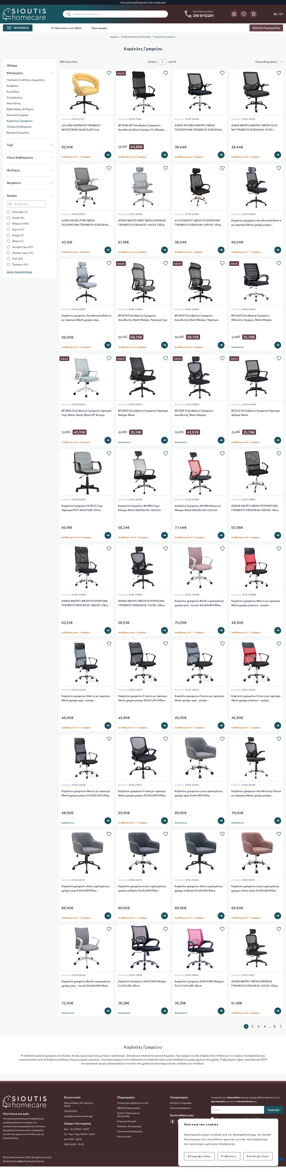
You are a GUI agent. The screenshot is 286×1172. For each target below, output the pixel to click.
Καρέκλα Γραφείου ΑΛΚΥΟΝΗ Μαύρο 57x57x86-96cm (142, 983)
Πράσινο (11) (20, 264)
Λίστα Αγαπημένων (180, 1108)
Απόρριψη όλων (199, 1156)
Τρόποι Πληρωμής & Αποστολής (128, 1114)
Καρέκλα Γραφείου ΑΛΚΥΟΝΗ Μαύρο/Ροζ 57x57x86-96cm (199, 983)
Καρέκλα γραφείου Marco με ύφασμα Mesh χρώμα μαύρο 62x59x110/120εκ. (85, 793)
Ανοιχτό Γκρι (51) (22, 247)
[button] (115, 14)
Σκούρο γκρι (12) (22, 252)
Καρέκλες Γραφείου (165, 36)
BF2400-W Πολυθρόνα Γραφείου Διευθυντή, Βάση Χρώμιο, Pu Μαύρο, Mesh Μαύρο (141, 128)
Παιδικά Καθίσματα (19, 126)
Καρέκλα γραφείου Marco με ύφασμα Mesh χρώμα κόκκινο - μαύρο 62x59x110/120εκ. (255, 603)
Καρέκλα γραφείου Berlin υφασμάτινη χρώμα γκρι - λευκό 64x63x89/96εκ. (86, 983)
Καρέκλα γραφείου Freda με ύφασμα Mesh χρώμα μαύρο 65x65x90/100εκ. (142, 793)
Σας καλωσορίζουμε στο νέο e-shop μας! (143, 2)
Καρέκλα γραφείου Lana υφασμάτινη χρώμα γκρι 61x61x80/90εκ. (198, 793)
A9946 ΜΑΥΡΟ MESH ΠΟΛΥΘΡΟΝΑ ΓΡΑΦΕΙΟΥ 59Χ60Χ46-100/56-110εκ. (255, 508)
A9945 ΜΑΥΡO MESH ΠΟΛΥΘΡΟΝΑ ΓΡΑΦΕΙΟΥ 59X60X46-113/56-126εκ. (141, 603)
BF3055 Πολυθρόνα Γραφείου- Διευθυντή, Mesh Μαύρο (194, 413)
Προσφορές (99, 28)
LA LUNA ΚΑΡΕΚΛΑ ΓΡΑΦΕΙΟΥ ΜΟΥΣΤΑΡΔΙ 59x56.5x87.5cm (81, 127)
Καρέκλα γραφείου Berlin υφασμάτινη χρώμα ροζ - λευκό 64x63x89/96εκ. (199, 603)
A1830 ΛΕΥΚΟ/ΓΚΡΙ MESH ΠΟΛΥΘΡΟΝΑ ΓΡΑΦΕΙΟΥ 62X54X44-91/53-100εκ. (85, 223)
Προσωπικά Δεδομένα (129, 1131)
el (275, 14)
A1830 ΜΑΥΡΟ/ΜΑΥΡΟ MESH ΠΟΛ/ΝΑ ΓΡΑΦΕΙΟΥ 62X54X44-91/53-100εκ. (254, 128)
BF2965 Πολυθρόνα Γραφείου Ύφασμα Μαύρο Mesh (143, 413)
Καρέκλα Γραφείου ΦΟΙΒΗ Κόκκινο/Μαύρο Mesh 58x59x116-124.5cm (198, 508)
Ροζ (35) (17, 258)
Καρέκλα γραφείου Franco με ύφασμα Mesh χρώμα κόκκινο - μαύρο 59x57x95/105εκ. (255, 698)
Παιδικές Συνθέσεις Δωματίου (26, 79)
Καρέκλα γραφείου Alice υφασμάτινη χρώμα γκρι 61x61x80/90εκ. (85, 888)
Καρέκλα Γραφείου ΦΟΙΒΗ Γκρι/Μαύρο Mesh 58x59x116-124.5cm (139, 508)
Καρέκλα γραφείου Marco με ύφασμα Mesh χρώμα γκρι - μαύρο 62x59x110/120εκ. (85, 698)
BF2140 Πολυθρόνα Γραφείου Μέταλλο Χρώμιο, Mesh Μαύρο (251, 317)
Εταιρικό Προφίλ (126, 1121)
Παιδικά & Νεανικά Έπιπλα (136, 36)
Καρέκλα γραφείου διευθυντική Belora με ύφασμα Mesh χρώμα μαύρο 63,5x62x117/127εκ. (256, 223)
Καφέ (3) (18, 235)
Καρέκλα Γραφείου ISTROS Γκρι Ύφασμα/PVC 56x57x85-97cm (82, 508)
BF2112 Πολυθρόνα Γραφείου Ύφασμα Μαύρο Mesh (255, 413)
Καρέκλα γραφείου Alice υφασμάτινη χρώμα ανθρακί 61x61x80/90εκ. (199, 888)
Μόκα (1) (18, 241)
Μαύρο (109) (20, 223)
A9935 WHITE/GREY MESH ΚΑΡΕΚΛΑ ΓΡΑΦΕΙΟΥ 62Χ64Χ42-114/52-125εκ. (142, 222)
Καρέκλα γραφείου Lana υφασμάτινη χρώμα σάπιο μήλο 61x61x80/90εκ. (255, 888)
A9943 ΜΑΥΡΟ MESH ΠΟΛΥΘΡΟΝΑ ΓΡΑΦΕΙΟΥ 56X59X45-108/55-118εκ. (85, 603)
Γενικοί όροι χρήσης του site (132, 1102)
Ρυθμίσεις (229, 1156)
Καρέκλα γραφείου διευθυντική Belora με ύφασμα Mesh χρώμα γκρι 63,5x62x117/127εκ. (86, 318)
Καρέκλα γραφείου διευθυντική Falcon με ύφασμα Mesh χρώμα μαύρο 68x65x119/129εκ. (256, 793)
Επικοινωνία (124, 1136)
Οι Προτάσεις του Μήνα (66, 28)
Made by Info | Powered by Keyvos (23, 1161)
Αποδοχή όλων (258, 1156)
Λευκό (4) (18, 217)
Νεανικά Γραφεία (17, 115)
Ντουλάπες (14, 103)
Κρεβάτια (12, 85)
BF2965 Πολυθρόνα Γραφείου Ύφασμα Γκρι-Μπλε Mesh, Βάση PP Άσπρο (86, 413)
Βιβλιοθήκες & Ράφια (20, 109)
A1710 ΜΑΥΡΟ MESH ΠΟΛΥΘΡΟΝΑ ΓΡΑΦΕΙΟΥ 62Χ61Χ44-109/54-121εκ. (198, 222)
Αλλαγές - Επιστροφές (129, 1126)
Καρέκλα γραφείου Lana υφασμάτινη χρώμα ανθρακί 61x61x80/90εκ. (142, 888)
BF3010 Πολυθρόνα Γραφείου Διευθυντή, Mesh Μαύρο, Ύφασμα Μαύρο (196, 318)
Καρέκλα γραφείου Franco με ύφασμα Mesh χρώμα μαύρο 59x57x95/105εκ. (142, 698)
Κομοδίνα (13, 91)
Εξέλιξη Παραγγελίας (266, 27)
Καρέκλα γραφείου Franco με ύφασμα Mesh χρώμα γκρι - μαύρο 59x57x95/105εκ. (199, 698)
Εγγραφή (273, 1109)
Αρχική (114, 36)
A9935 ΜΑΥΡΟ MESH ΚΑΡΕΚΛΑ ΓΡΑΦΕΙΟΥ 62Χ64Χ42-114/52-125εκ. (254, 983)
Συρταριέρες (15, 97)
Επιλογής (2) (20, 211)
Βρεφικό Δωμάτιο (18, 132)
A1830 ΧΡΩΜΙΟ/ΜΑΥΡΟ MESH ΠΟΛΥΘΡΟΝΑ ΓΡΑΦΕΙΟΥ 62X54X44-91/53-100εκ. (199, 128)
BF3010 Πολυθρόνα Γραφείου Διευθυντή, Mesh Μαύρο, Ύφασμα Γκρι (142, 317)
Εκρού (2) (18, 229)
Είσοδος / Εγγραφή (180, 1102)
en (281, 14)
